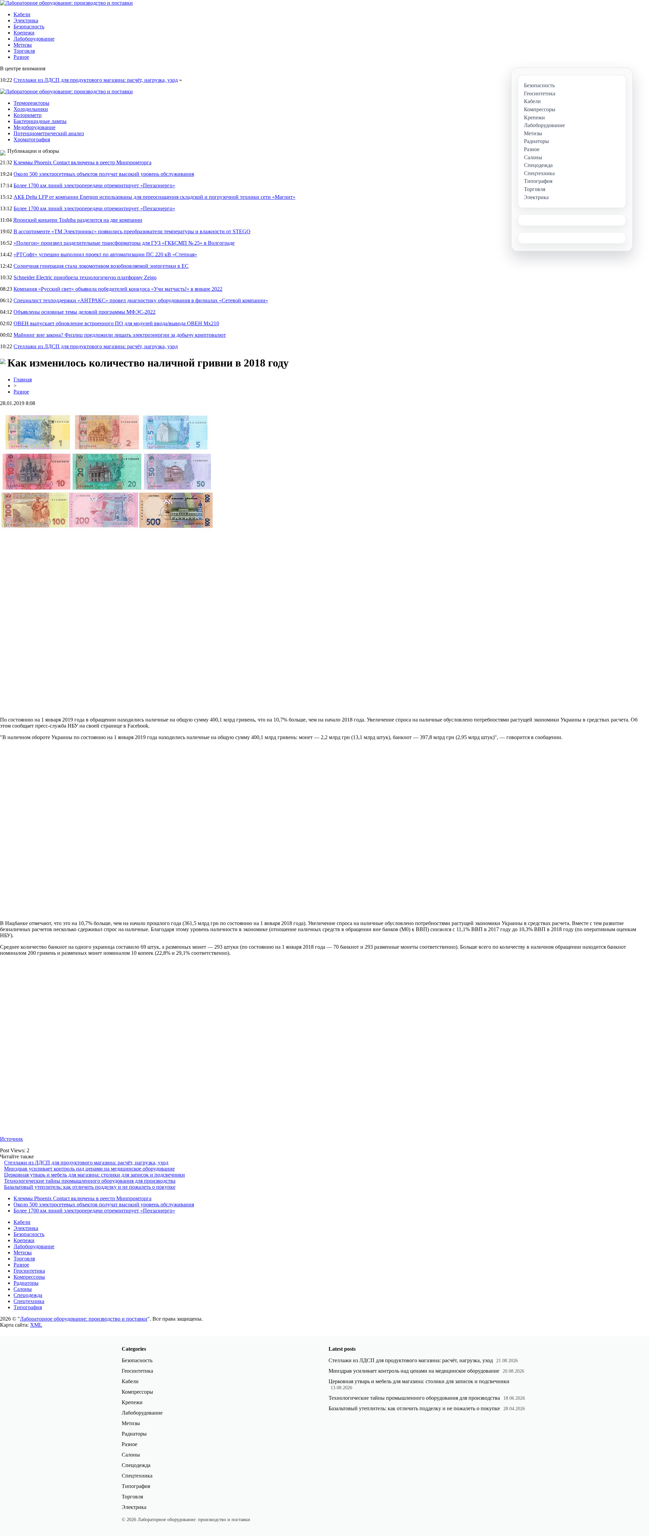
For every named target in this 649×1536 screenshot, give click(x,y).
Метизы (23, 45)
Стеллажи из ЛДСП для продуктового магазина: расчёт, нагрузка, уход (96, 80)
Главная (23, 379)
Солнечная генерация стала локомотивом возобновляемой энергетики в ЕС (101, 266)
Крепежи (24, 33)
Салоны (23, 1289)
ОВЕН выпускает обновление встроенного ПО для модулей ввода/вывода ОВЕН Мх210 (116, 323)
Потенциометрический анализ (49, 133)
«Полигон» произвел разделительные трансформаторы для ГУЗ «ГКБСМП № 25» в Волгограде (124, 243)
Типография (28, 1307)
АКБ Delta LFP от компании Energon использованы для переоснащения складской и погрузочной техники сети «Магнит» (154, 197)
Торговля (24, 51)
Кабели (22, 14)
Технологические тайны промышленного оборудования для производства (89, 1181)
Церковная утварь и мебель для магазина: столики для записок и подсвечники (94, 1175)
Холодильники (31, 109)
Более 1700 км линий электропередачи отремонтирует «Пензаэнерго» (94, 185)
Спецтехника (29, 1301)
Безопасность (29, 26)
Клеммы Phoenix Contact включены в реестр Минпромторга (82, 162)
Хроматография (32, 139)
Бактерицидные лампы (40, 121)
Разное (21, 57)
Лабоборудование (34, 39)
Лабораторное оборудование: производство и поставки (83, 1319)
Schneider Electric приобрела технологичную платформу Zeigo (85, 277)
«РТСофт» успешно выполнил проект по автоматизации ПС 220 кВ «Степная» (105, 254)
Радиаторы (26, 1283)
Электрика (26, 20)
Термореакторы (31, 103)
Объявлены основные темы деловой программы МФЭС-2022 (84, 312)
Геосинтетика (29, 1271)
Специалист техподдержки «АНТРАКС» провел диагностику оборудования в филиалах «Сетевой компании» (141, 300)
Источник (11, 1139)
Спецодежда (28, 1295)
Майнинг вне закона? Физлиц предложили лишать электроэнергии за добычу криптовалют (120, 335)
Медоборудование (34, 127)
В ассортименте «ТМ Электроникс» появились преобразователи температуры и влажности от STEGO (132, 231)
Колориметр (28, 115)
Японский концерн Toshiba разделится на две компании (77, 220)
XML (36, 1325)
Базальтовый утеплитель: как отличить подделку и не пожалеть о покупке (89, 1187)
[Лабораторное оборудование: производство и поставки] (66, 3)
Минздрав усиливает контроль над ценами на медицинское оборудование (89, 1169)
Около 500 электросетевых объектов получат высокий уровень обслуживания (104, 174)
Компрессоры (29, 1277)
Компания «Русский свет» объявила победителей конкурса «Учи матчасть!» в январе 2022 (118, 289)
